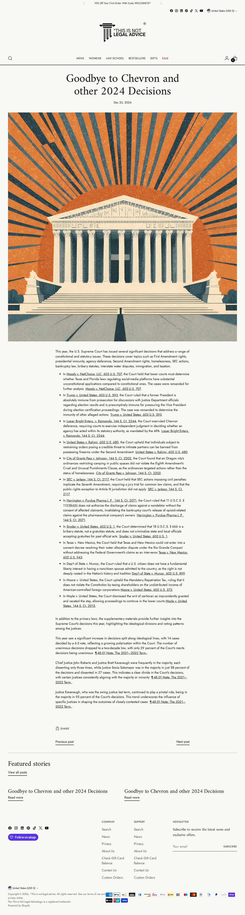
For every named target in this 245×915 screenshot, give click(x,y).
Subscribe (230, 846)
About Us (108, 851)
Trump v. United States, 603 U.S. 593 (92, 395)
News (106, 836)
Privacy (106, 843)
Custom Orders (112, 877)
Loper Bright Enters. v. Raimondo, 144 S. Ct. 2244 (101, 421)
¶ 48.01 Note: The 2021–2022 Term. (121, 653)
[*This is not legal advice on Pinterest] (186, 10)
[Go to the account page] (227, 58)
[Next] (161, 3)
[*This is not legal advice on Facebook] (171, 10)
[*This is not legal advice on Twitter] (196, 10)
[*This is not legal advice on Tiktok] (191, 10)
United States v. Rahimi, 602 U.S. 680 (92, 442)
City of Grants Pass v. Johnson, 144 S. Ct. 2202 (99, 458)
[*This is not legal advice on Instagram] (176, 10)
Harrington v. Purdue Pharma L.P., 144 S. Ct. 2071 (101, 500)
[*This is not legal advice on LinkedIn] (181, 10)
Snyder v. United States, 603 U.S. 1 (91, 526)
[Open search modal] (10, 58)
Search (106, 829)
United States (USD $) (223, 11)
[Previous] (84, 3)
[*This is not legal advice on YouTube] (201, 10)
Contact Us (109, 870)
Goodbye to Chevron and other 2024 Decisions (58, 791)
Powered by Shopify (19, 905)
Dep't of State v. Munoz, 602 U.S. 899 (158, 573)
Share (64, 729)
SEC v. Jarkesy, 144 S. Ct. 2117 (88, 479)
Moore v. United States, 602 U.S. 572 (146, 589)
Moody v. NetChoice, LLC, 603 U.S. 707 (94, 374)
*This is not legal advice (42, 894)
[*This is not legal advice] (122, 32)
